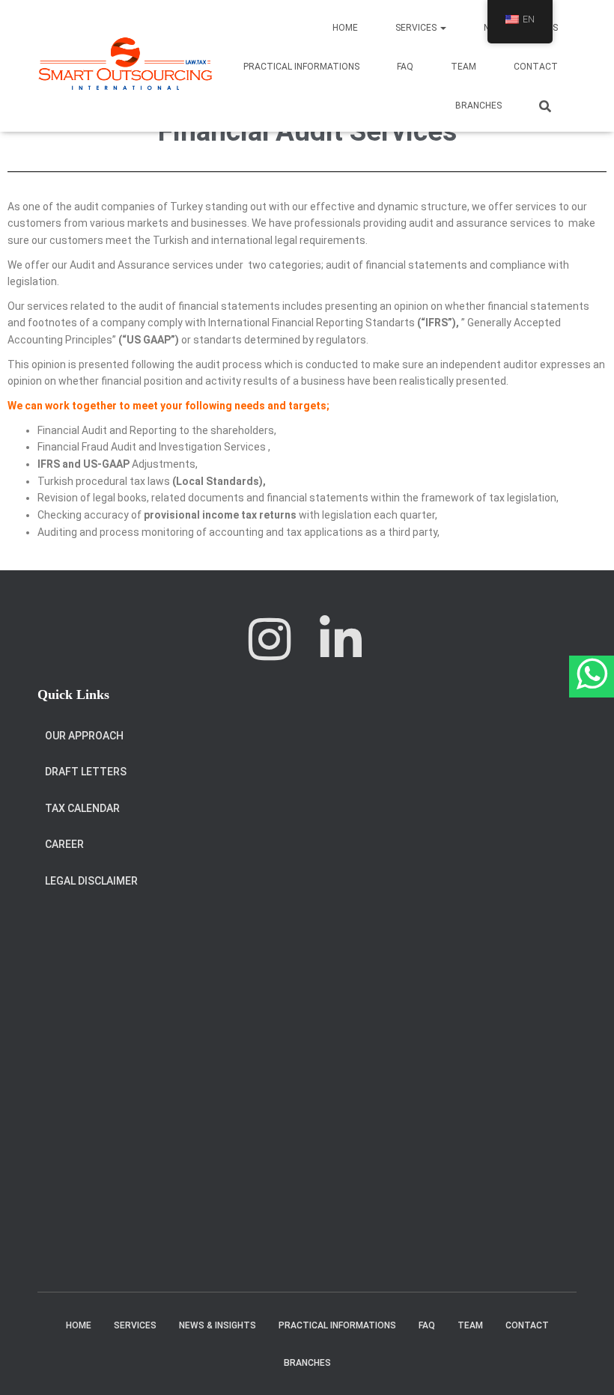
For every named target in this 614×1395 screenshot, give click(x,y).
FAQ (405, 66)
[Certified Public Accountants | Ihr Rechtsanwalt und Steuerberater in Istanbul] (125, 65)
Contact (536, 66)
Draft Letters (86, 772)
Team (463, 66)
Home (345, 27)
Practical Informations (301, 66)
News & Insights (217, 1325)
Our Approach (84, 736)
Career (64, 844)
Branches (478, 105)
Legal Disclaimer (91, 881)
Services (417, 27)
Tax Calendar (82, 808)
